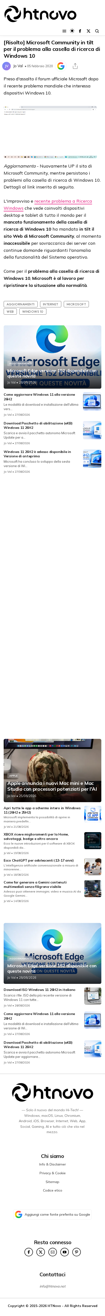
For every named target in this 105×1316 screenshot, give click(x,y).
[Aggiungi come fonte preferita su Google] (61, 66)
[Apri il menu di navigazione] (64, 31)
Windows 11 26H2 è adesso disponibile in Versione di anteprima (37, 454)
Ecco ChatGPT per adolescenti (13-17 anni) (39, 860)
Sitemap (52, 1182)
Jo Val (18, 66)
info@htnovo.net (52, 1286)
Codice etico (52, 1190)
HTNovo (54, 1306)
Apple (13, 775)
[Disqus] (52, 542)
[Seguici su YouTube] (64, 1252)
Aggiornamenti (21, 304)
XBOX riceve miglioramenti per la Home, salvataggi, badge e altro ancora (36, 836)
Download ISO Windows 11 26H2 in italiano (39, 989)
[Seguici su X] (88, 31)
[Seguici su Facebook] (80, 31)
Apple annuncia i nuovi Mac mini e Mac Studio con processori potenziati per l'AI (52, 786)
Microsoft (76, 304)
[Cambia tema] (72, 30)
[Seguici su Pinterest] (76, 1252)
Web (10, 311)
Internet (50, 304)
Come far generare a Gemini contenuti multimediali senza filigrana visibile (35, 884)
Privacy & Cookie (53, 1173)
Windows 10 (32, 311)
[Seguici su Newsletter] (52, 1252)
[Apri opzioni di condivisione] (75, 66)
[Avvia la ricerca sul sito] (97, 31)
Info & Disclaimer (52, 1164)
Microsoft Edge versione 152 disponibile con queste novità (51, 373)
